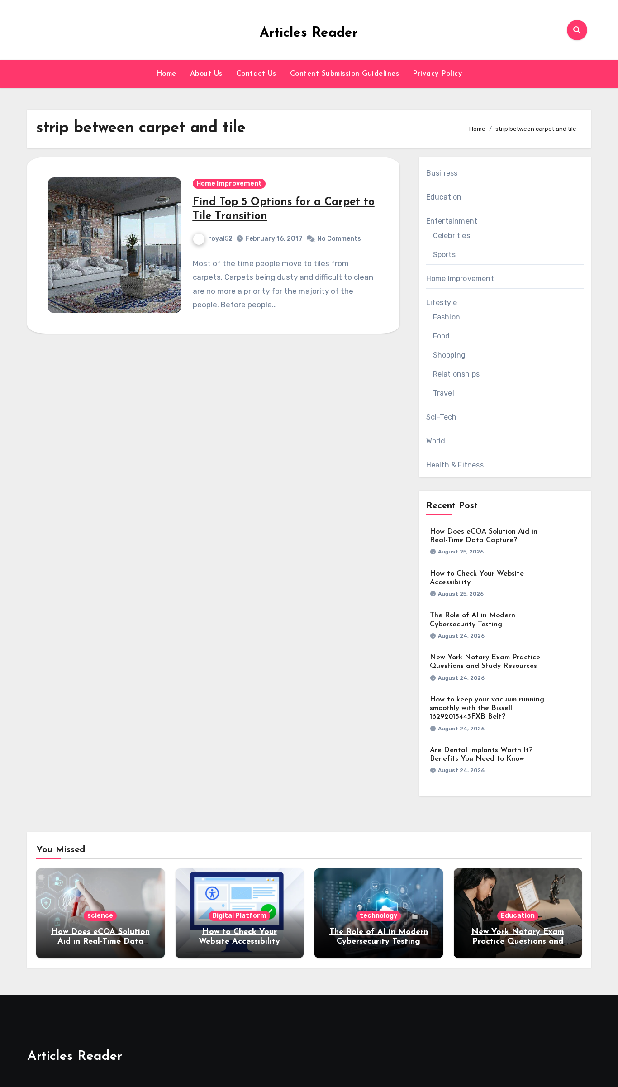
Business (442, 173)
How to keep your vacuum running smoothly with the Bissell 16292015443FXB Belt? (487, 708)
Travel (443, 393)
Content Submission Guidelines (344, 73)
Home (166, 73)
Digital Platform (239, 916)
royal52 (220, 239)
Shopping (449, 355)
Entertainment (452, 221)
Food (441, 336)
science (100, 916)
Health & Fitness (455, 465)
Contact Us (256, 73)
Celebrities (451, 235)
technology (378, 916)
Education (444, 197)
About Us (206, 73)
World (436, 441)
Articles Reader (309, 33)
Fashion (446, 317)
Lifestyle (441, 302)
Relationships (456, 374)
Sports (444, 254)
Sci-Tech (441, 417)
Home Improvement (229, 183)
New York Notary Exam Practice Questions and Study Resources (517, 942)
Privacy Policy (437, 73)
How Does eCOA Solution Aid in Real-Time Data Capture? (100, 942)
